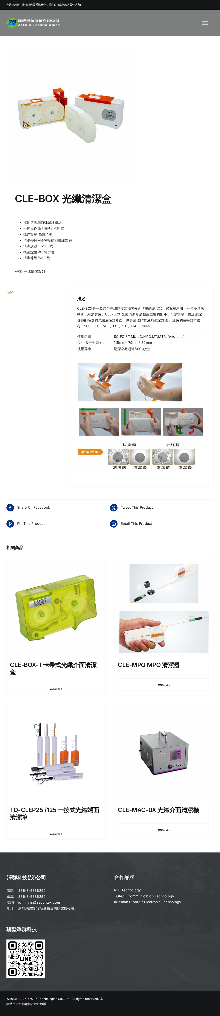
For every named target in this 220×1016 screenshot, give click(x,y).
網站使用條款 (144, 1001)
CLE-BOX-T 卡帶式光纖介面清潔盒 (53, 668)
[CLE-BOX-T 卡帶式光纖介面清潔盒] (56, 607)
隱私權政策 (121, 1001)
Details (57, 688)
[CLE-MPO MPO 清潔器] (164, 607)
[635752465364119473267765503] (110, 117)
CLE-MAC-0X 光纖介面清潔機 (158, 810)
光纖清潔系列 (34, 271)
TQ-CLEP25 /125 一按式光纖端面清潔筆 (54, 813)
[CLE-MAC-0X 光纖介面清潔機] (164, 752)
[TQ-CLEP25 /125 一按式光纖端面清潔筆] (56, 752)
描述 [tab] (9, 292)
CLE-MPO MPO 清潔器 (149, 665)
